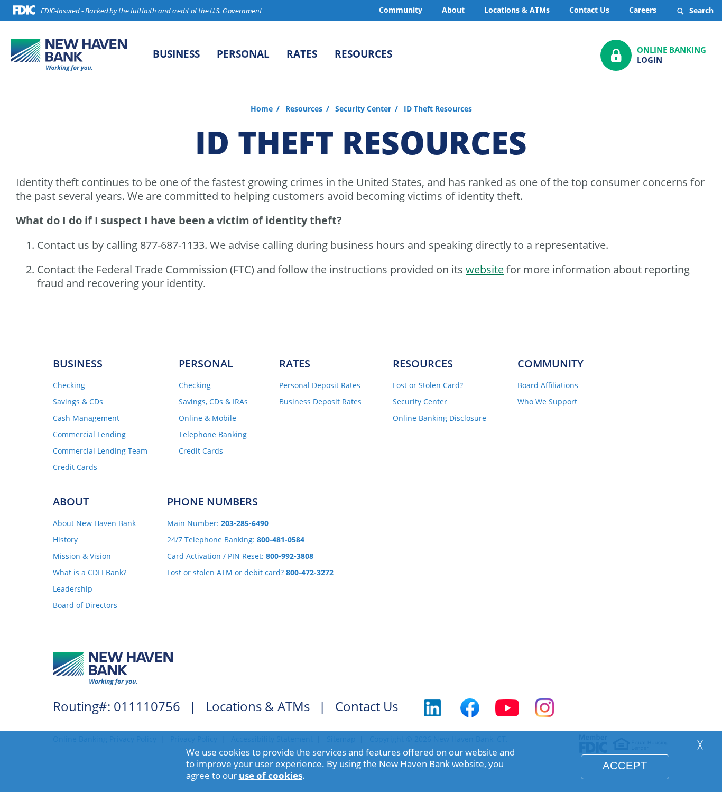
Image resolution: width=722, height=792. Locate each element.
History (65, 540)
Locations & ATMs (517, 10)
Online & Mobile (207, 418)
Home (262, 109)
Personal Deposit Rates (319, 386)
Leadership (72, 589)
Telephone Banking (213, 435)
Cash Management (86, 418)
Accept (625, 765)
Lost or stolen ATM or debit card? (250, 573)
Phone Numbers (212, 501)
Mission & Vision (82, 556)
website (485, 269)
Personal (243, 54)
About (453, 10)
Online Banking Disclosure (439, 418)
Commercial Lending (89, 435)
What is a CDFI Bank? (89, 573)
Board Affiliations (547, 386)
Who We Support (547, 402)
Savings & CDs (78, 402)
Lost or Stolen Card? (428, 386)
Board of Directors (85, 606)
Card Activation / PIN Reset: (240, 556)
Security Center (363, 109)
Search (700, 10)
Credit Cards (75, 468)
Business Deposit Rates (320, 402)
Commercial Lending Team (100, 451)
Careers (642, 10)
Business (176, 54)
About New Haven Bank (94, 524)
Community (400, 10)
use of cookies (270, 775)
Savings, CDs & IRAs (213, 402)
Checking (69, 386)
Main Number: (218, 524)
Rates (301, 54)
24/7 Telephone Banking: (235, 540)
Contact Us (589, 10)
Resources (363, 54)
